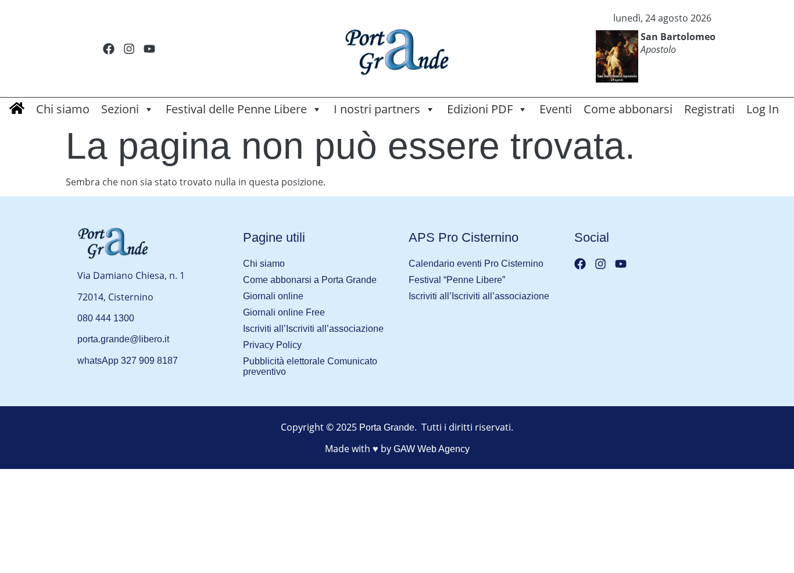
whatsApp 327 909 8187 (127, 361)
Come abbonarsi (628, 109)
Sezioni (120, 109)
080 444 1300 (105, 318)
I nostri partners (377, 109)
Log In (762, 109)
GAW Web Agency (432, 449)
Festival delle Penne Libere (236, 109)
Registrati (709, 109)
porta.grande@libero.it (123, 339)
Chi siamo (63, 109)
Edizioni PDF (480, 109)
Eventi (555, 109)
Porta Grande (386, 427)
